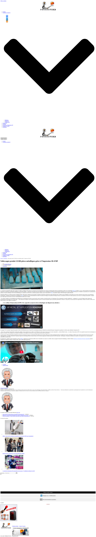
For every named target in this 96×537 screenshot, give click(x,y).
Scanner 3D (5, 123)
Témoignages (7, 122)
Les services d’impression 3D (8, 125)
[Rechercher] (17, 473)
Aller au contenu (3, 0)
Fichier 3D (7, 121)
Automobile (5, 258)
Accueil (4, 11)
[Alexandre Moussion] (7, 387)
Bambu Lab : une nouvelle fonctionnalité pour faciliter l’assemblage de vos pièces (15, 415)
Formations (5, 127)
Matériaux (6, 120)
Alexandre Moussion (7, 264)
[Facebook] (7, 16)
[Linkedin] (7, 20)
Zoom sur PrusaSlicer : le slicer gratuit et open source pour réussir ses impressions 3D (16, 416)
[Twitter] (7, 18)
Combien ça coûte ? (6, 126)
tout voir (18, 412)
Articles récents (5, 365)
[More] (7, 21)
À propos (4, 364)
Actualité (4, 124)
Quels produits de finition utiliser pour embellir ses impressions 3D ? (13, 414)
